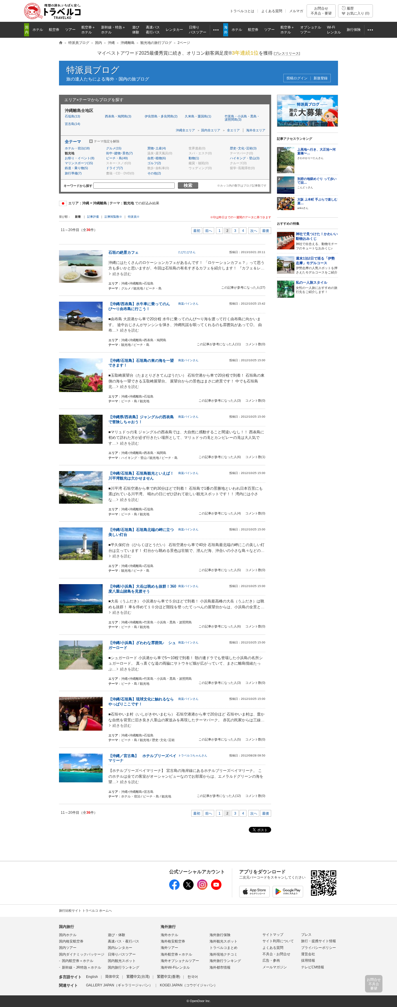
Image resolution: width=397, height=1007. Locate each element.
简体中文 (112, 977)
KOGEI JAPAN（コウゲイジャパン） (188, 985)
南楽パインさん (188, 303)
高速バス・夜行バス (123, 941)
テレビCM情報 (312, 967)
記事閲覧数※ (113, 216)
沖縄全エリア (185, 130)
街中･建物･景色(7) (119, 153)
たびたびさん (187, 252)
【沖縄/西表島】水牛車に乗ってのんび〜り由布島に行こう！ (139, 306)
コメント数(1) (255, 457)
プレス (306, 935)
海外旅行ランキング (225, 961)
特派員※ (134, 216)
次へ (253, 231)
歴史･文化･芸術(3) (243, 148)
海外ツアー (169, 948)
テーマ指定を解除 (106, 141)
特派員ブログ (92, 70)
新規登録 (321, 78)
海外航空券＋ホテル (176, 954)
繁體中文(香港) (168, 977)
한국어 (192, 977)
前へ (208, 231)
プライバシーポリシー (318, 948)
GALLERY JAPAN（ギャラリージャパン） (119, 985)
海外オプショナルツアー (180, 961)
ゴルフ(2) (154, 163)
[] (287, 53)
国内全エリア (210, 130)
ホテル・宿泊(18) (77, 148)
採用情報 (308, 960)
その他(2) (154, 173)
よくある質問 (271, 11)
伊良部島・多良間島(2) (161, 116)
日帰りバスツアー (122, 954)
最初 (196, 231)
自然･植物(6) (156, 158)
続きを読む (121, 274)
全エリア (233, 130)
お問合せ (321, 10)
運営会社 (308, 954)
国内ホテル (67, 935)
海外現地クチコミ (223, 954)
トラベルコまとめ (223, 948)
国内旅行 (66, 926)
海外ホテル (169, 935)
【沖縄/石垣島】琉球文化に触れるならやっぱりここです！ (141, 701)
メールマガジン (274, 967)
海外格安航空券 (173, 941)
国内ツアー (67, 948)
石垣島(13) (72, 116)
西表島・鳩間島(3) (118, 116)
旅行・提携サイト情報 (318, 941)
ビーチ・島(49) (117, 158)
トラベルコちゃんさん (192, 755)
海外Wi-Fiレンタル (175, 967)
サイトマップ (272, 935)
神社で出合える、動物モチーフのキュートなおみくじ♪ (317, 241)
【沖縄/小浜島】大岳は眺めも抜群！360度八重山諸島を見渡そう (142, 588)
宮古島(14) (72, 124)
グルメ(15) (113, 148)
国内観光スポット (122, 961)
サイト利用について (278, 941)
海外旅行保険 (220, 935)
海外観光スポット (223, 941)
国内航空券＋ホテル (77, 961)
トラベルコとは (242, 11)
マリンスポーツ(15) (79, 163)
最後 (265, 231)
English (92, 977)
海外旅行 (168, 926)
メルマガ (296, 11)
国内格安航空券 (71, 941)
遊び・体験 (116, 935)
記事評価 (93, 216)
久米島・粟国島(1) (198, 116)
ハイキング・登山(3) (245, 158)
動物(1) (194, 158)
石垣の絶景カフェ (123, 252)
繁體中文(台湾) (138, 977)
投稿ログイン (297, 78)
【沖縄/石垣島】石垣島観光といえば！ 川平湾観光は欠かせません (143, 475)
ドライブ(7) (114, 168)
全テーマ (73, 141)
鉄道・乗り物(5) (76, 168)
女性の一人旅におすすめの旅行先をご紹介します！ (316, 287)
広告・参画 (271, 960)
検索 (188, 185)
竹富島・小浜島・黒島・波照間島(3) (242, 118)
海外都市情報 (220, 967)
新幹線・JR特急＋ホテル (81, 967)
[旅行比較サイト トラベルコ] (60, 43)
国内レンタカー (120, 948)
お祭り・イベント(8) (79, 158)
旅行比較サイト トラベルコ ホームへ (85, 910)
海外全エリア (255, 130)
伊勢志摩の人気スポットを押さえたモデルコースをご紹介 (316, 265)
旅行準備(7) (73, 173)
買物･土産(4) (156, 148)
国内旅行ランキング (123, 967)
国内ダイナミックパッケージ (81, 954)
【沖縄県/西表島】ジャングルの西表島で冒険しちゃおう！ (141, 419)
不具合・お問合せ (276, 954)
